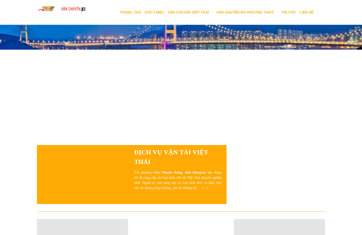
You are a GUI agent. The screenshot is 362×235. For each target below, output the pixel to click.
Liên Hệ (306, 12)
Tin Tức (288, 12)
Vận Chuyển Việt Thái (188, 12)
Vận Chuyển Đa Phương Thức (245, 12)
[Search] (323, 12)
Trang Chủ (130, 12)
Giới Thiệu (154, 12)
